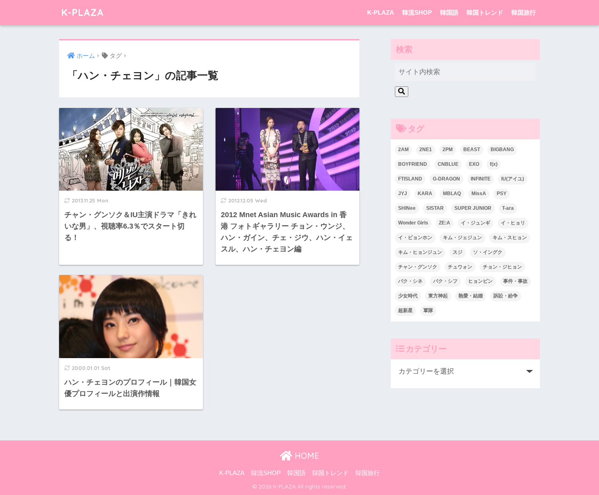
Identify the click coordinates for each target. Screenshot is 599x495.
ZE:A (444, 223)
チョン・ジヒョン (502, 267)
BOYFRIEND (412, 164)
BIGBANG (502, 149)
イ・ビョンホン (415, 237)
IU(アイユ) (512, 179)
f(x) (494, 164)
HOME (305, 456)
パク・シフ (445, 281)
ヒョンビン (480, 281)
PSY (502, 193)
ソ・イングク (487, 252)
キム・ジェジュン (462, 237)
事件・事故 (515, 281)
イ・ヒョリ (513, 223)
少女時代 (408, 296)
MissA (478, 193)
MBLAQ (452, 193)
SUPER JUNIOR (472, 208)
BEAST (471, 149)
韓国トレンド (485, 12)
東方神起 (438, 296)
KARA (425, 193)
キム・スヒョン (510, 237)
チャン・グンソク (417, 267)
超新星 (405, 310)
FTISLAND (410, 179)
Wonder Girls (413, 223)
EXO (474, 164)
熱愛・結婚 (470, 296)
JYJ (402, 193)
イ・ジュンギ (475, 223)
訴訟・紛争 (505, 296)
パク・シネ (410, 281)
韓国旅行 (523, 12)
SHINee (407, 208)
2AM (403, 149)
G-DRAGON (446, 179)
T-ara (508, 208)
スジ (457, 252)
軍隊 (428, 310)
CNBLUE (448, 164)
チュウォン (460, 267)
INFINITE (481, 179)
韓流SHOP (417, 12)
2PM (448, 149)
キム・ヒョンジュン (420, 252)
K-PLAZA (82, 12)
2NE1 (425, 149)
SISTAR (435, 208)
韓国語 (449, 12)
